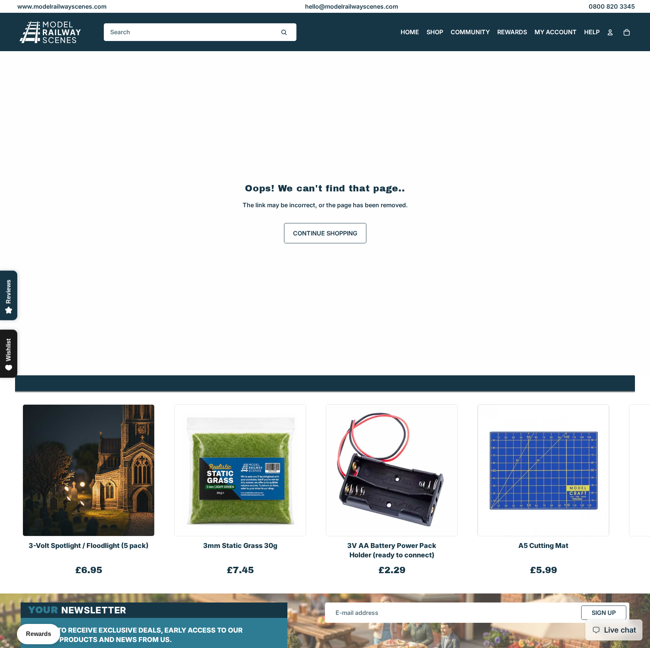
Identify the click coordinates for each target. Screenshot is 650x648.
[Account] (610, 32)
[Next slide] (626, 490)
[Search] (284, 32)
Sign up (604, 612)
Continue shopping (325, 233)
